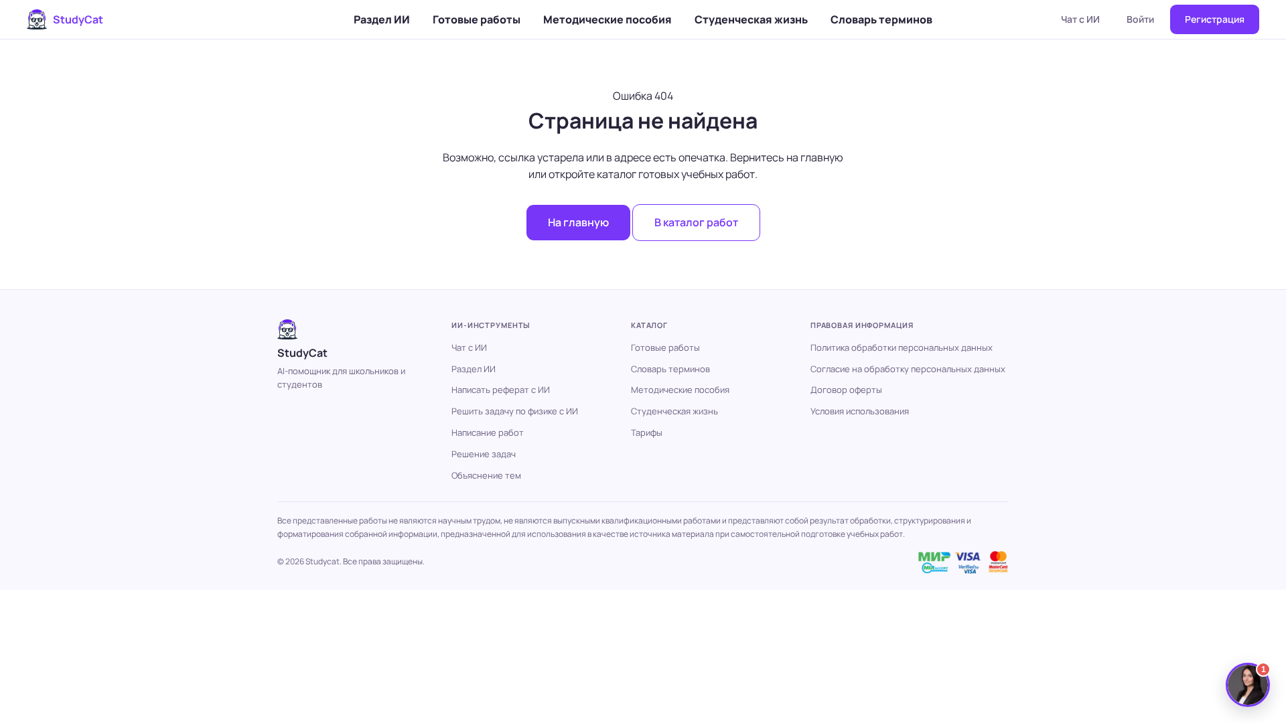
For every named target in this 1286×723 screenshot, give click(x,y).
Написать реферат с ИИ (500, 390)
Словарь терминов (881, 19)
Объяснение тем (486, 475)
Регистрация (1214, 19)
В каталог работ (696, 222)
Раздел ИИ (382, 19)
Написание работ (487, 432)
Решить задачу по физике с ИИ (514, 411)
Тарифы (646, 432)
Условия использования (859, 411)
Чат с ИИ (1080, 19)
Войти (1140, 19)
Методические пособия (607, 19)
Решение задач (483, 454)
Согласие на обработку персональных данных (907, 369)
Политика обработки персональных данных (901, 347)
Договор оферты (846, 390)
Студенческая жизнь (751, 19)
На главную (578, 222)
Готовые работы (476, 19)
